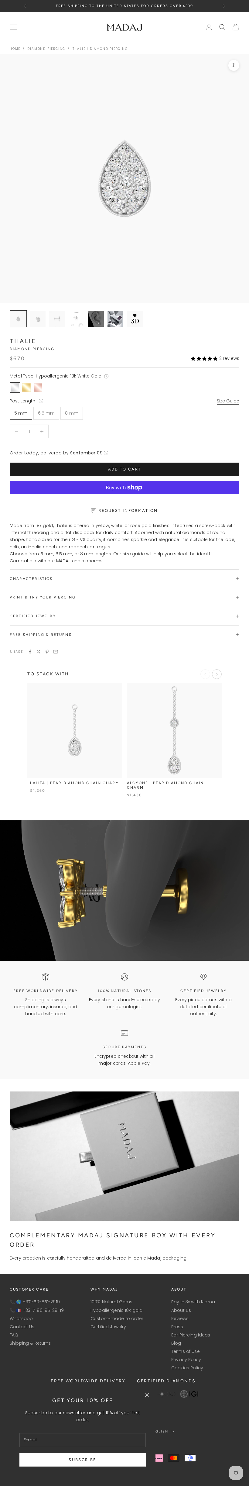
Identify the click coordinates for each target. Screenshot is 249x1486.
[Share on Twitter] (38, 651)
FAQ (14, 1335)
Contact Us (22, 1327)
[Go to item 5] (115, 318)
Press (177, 1327)
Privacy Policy (186, 1360)
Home (15, 49)
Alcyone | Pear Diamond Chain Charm (165, 785)
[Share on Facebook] (30, 651)
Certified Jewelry (108, 1327)
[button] (204, 358)
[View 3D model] (134, 318)
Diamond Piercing (46, 49)
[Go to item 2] (57, 318)
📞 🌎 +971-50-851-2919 (35, 1302)
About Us (181, 1310)
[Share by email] (55, 651)
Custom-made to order (116, 1318)
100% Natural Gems (111, 1302)
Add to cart (124, 469)
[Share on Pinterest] (47, 651)
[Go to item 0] (18, 318)
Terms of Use (185, 1351)
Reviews (180, 1318)
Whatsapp (21, 1318)
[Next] (217, 674)
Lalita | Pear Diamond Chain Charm (74, 783)
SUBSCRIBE (82, 1459)
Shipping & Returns (30, 1343)
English (158, 1431)
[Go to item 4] (95, 318)
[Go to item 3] (76, 318)
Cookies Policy (187, 1368)
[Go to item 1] (37, 318)
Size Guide (228, 401)
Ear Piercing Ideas (190, 1335)
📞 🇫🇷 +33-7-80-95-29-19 (37, 1310)
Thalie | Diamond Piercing (100, 49)
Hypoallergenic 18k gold (116, 1310)
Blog (176, 1343)
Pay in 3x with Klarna (193, 1302)
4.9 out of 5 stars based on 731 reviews (121, 6)
